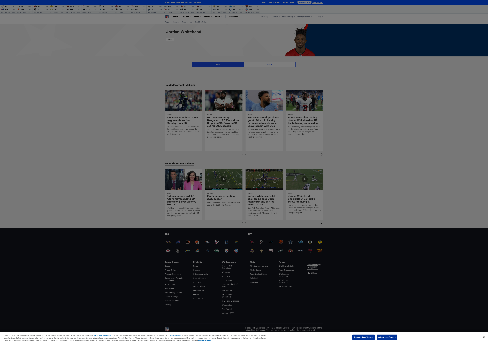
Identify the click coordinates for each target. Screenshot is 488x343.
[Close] (484, 337)
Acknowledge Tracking (387, 337)
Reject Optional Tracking (363, 337)
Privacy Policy (175, 335)
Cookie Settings (204, 340)
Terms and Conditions (102, 335)
